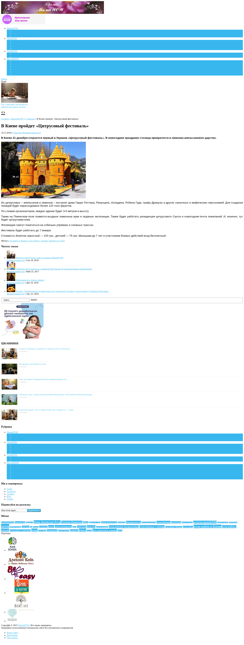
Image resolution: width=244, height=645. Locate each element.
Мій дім (16, 74)
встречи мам (233, 522)
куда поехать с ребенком (173, 527)
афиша (86, 522)
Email (9, 489)
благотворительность (148, 522)
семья (82, 530)
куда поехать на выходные (124, 526)
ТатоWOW (12, 51)
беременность (133, 522)
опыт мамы (42, 531)
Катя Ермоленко (7, 522)
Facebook (11, 491)
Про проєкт (12, 638)
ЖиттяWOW (13, 59)
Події (15, 61)
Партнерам (12, 635)
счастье (89, 531)
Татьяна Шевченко (71, 522)
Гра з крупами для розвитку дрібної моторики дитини (14, 105)
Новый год (29, 522)
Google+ (11, 494)
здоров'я (36, 527)
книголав (81, 526)
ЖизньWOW (17, 119)
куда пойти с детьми (38, 241)
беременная (121, 522)
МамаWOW (12, 28)
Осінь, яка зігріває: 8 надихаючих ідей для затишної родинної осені (43, 379)
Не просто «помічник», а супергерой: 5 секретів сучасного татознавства (44, 349)
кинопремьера (63, 526)
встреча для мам (187, 522)
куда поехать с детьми (152, 526)
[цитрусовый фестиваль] (43, 197)
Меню (4, 79)
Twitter (10, 499)
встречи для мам (222, 522)
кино (51, 526)
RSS (9, 496)
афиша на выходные (109, 522)
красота (91, 526)
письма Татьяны (63, 531)
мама (34, 530)
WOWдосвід (18, 33)
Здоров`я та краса (20, 36)
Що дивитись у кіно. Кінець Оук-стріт (32, 364)
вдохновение (163, 522)
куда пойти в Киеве (17, 241)
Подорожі (17, 66)
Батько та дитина (20, 56)
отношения (52, 530)
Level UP (16, 69)
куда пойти (188, 527)
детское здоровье (15, 527)
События (30, 119)
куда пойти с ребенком (20, 530)
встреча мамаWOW (205, 522)
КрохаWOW (18, 41)
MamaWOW (24, 625)
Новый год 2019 (57, 241)
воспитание (176, 522)
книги (74, 527)
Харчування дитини (22, 49)
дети (5, 526)
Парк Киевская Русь (47, 522)
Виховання (17, 43)
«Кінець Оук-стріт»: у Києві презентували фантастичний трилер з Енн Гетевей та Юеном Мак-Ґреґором (55, 395)
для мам (26, 527)
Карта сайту (12, 632)
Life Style (16, 64)
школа (119, 531)
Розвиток (16, 46)
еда (31, 527)
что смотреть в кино (104, 530)
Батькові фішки (19, 54)
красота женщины (102, 527)
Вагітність (17, 31)
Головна (5, 119)
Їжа (14, 71)
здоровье (43, 527)
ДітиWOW (12, 38)
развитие (74, 530)
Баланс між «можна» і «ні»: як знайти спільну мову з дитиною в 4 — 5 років (46, 410)
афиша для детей (94, 522)
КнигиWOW (20, 522)
